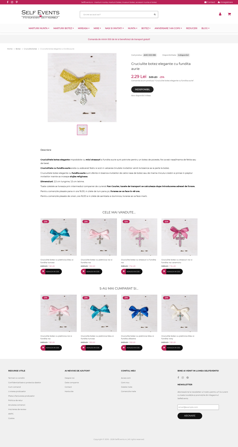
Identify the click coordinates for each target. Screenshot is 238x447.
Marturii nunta (38, 28)
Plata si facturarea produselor (21, 396)
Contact (210, 2)
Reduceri (191, 28)
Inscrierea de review (17, 409)
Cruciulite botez (30, 49)
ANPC (10, 414)
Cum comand (14, 387)
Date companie (72, 382)
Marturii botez (63, 28)
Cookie (11, 418)
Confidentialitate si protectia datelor (24, 382)
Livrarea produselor (17, 391)
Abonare (190, 415)
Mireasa (83, 28)
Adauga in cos (52, 272)
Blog (205, 28)
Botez (145, 28)
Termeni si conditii (16, 378)
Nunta (132, 28)
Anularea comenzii (16, 405)
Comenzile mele (128, 391)
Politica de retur (15, 400)
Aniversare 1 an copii (168, 28)
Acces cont (126, 378)
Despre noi (70, 378)
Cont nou (125, 382)
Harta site (69, 391)
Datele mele (126, 387)
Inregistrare (226, 2)
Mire (97, 28)
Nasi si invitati (114, 28)
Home (10, 49)
